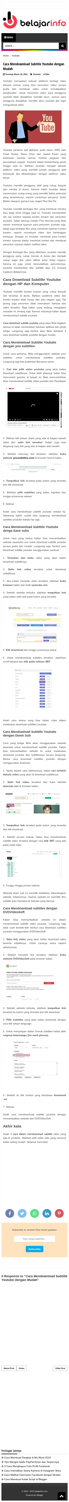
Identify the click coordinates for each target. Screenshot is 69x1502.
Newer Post (9, 1368)
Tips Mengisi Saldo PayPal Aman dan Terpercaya (31, 1462)
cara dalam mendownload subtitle (32, 1134)
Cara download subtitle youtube (20, 323)
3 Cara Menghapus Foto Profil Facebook (27, 1466)
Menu (10, 37)
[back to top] (61, 1496)
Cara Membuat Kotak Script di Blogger (25, 1479)
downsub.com (11, 786)
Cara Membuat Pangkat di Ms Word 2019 (27, 1457)
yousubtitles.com (23, 457)
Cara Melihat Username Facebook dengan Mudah (32, 1474)
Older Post (60, 1368)
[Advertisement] (34, 1178)
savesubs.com (39, 585)
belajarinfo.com (40, 1491)
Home (21, 1368)
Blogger (40, 1495)
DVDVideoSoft (21, 958)
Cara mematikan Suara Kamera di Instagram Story (32, 1470)
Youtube (37, 74)
